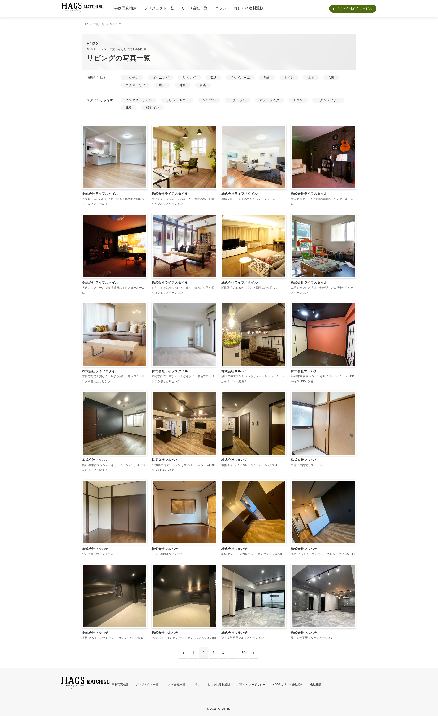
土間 (311, 77)
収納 (213, 77)
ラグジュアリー (328, 100)
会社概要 (316, 684)
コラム (220, 8)
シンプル (209, 100)
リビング (189, 77)
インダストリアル (138, 100)
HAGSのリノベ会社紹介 (287, 684)
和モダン (152, 107)
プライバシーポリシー (251, 684)
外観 (182, 85)
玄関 (331, 77)
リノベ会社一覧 (195, 8)
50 (244, 653)
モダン (298, 100)
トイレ (289, 77)
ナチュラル (237, 100)
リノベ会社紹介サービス (354, 8)
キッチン (132, 77)
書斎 (203, 85)
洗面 (267, 77)
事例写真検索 (125, 8)
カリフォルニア (177, 100)
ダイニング (160, 77)
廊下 (162, 85)
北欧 (128, 107)
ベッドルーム (240, 77)
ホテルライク (269, 100)
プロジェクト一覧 (159, 8)
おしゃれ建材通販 (249, 8)
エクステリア (135, 85)
